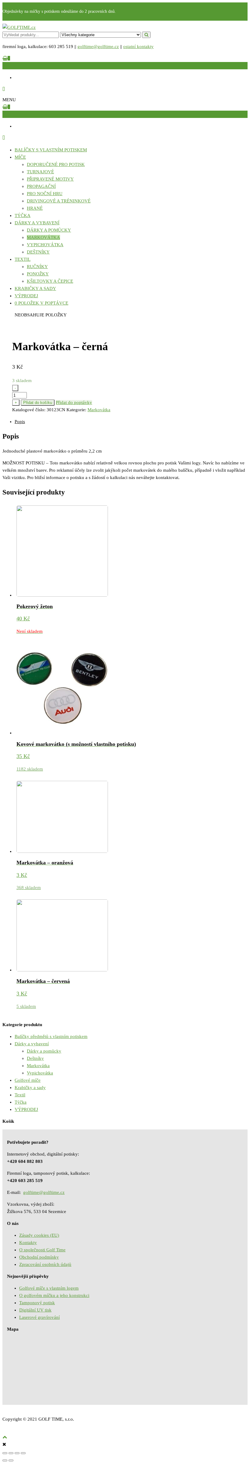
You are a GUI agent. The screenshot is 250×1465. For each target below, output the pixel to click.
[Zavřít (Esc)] (4, 1453)
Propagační (41, 186)
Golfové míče (28, 1080)
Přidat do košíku (37, 402)
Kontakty (28, 1242)
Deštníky (38, 252)
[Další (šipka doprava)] (11, 1460)
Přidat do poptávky (74, 402)
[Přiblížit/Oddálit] (23, 1453)
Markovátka (43, 237)
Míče (20, 157)
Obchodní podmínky (39, 1257)
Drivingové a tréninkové (59, 200)
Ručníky (37, 266)
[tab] (131, 421)
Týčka (22, 215)
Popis (20, 421)
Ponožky (38, 273)
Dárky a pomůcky (49, 230)
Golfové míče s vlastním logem (49, 1288)
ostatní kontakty (138, 46)
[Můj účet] (3, 89)
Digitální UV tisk (35, 1310)
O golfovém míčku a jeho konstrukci (54, 1295)
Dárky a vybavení (37, 222)
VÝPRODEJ (26, 295)
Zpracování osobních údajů (45, 1264)
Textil (22, 259)
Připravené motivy (50, 179)
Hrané (35, 208)
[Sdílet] (11, 1453)
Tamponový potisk (37, 1302)
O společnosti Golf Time (42, 1249)
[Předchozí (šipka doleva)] (4, 1460)
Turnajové (40, 171)
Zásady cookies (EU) (39, 1235)
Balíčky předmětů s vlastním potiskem (51, 1036)
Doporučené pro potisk (56, 164)
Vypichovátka (45, 244)
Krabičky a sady (35, 288)
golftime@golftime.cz (98, 46)
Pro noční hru (44, 193)
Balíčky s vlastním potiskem (51, 149)
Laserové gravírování (39, 1317)
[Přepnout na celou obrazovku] (17, 1453)
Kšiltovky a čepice (50, 281)
